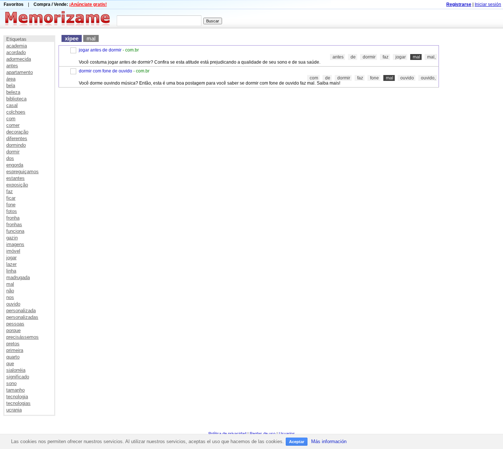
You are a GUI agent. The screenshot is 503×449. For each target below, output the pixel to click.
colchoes (15, 112)
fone (10, 204)
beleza (13, 92)
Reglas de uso (262, 433)
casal (12, 105)
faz (9, 191)
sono (11, 383)
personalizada (21, 310)
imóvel (13, 251)
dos (10, 158)
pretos (13, 343)
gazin (12, 237)
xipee (71, 38)
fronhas (14, 224)
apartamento (19, 72)
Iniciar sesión (488, 4)
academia (16, 46)
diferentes (16, 138)
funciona (15, 231)
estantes (15, 178)
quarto (13, 357)
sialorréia (15, 370)
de (353, 57)
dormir (13, 151)
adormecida (18, 59)
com (10, 118)
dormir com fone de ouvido (105, 71)
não (10, 290)
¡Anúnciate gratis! (88, 4)
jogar (11, 257)
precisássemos (22, 337)
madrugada (18, 277)
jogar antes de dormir (100, 50)
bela (10, 85)
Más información (329, 441)
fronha (13, 218)
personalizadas (22, 317)
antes (12, 65)
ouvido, (428, 78)
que (10, 363)
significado (17, 376)
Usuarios (287, 433)
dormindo (16, 145)
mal (10, 284)
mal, (431, 57)
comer (13, 125)
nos (10, 297)
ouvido (13, 304)
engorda (14, 165)
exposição (17, 185)
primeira (14, 350)
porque (13, 330)
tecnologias (18, 403)
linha (11, 271)
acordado (16, 52)
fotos (11, 211)
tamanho (15, 390)
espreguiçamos (22, 171)
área (10, 79)
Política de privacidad (227, 433)
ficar (10, 198)
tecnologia (17, 396)
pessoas (15, 324)
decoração (17, 132)
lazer (11, 264)
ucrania (14, 410)
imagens (15, 244)
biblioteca (16, 98)
